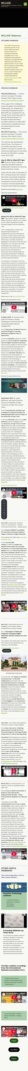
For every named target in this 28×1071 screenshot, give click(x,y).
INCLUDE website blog (14, 585)
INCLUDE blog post (18, 296)
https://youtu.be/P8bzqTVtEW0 (12, 100)
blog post (19, 189)
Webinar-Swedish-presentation (10, 648)
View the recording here (9, 485)
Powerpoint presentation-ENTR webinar (12, 207)
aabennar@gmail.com (11, 78)
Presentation (4, 509)
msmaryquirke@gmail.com (12, 82)
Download (6, 210)
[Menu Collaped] (25, 4)
